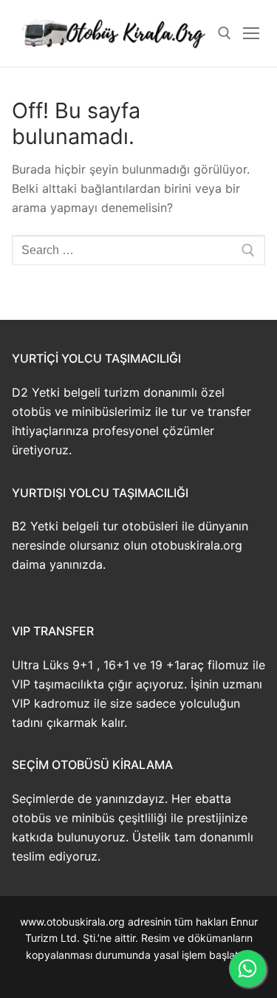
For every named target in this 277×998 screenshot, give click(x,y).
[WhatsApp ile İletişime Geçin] (247, 968)
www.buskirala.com (138, 971)
